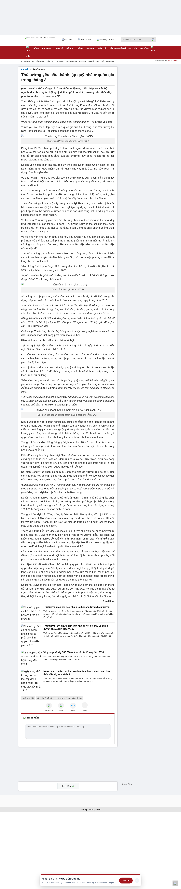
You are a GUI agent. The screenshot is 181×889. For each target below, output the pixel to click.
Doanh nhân (71, 61)
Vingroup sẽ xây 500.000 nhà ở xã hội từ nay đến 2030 (73, 652)
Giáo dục (91, 48)
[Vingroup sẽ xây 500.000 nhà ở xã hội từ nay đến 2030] (31, 658)
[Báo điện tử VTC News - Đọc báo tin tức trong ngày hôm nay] (40, 40)
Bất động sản (38, 61)
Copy (85, 711)
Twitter (61, 710)
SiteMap (83, 810)
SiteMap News (95, 810)
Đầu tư (50, 61)
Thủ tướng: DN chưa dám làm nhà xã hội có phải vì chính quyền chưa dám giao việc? (75, 627)
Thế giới (80, 48)
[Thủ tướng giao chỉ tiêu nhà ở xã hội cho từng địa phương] (31, 613)
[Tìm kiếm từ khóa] (154, 39)
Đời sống (144, 48)
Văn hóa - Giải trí (118, 48)
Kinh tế (59, 48)
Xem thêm (66, 786)
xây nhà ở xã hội (44, 698)
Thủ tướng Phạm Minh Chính (69, 698)
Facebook (49, 710)
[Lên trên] (175, 883)
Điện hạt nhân (108, 61)
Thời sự (36, 48)
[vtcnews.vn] (49, 706)
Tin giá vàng (93, 61)
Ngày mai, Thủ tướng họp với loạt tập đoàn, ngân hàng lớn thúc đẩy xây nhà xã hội (76, 673)
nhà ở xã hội (28, 698)
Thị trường (25, 61)
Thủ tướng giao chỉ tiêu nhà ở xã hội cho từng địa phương (76, 607)
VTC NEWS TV (48, 48)
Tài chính (59, 61)
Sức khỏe (132, 48)
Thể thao (69, 48)
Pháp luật (102, 48)
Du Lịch (82, 61)
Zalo (73, 710)
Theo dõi (125, 880)
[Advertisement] (141, 109)
